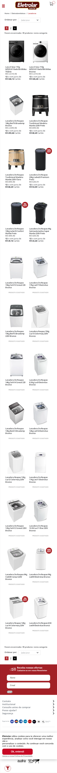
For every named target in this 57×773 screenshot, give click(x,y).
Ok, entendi (17, 751)
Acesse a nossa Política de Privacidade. (17, 756)
